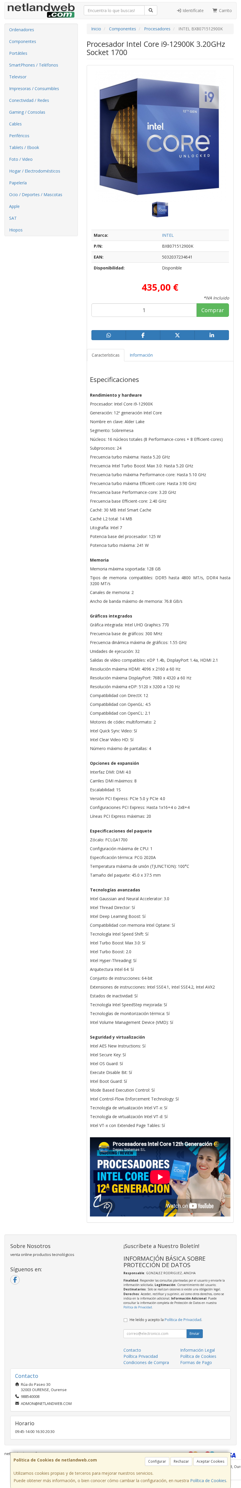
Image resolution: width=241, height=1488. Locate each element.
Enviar (195, 1333)
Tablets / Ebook (24, 147)
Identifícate (192, 10)
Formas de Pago (196, 1362)
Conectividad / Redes (29, 100)
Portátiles (18, 53)
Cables (15, 124)
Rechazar (181, 1461)
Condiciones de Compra (146, 1362)
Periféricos (19, 135)
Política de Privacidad (137, 1307)
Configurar (157, 1461)
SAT (13, 218)
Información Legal (197, 1350)
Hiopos (16, 230)
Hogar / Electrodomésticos (34, 171)
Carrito (225, 10)
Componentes (22, 41)
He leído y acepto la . (166, 1319)
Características (106, 355)
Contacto (132, 1350)
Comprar (212, 310)
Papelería (18, 183)
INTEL (168, 235)
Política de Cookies (208, 1480)
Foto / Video (21, 159)
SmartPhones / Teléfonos (33, 65)
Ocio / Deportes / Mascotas (35, 194)
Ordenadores (21, 29)
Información (141, 355)
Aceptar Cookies (210, 1461)
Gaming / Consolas (27, 112)
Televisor (17, 77)
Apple (14, 206)
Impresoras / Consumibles (34, 88)
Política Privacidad (140, 1356)
